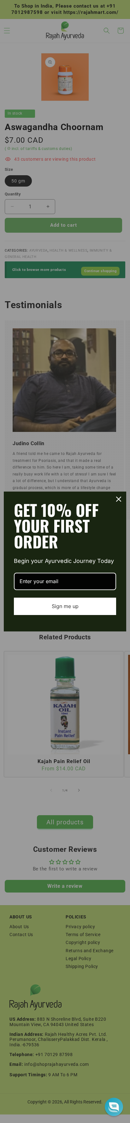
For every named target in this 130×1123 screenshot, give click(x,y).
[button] (114, 1107)
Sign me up (65, 606)
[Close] (118, 499)
